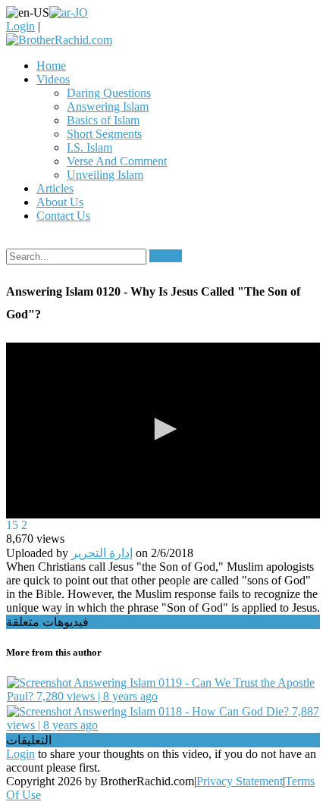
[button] (163, 429)
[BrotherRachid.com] (59, 39)
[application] (163, 431)
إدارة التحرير (102, 552)
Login (20, 26)
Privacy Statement (239, 781)
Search (165, 255)
